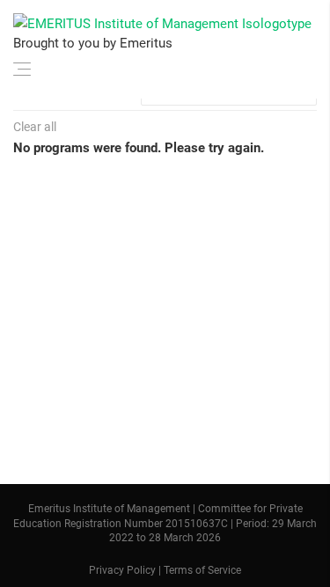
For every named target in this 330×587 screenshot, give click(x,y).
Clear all (34, 127)
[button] (22, 66)
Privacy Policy (122, 570)
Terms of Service (202, 570)
